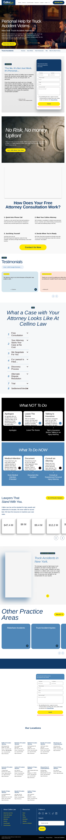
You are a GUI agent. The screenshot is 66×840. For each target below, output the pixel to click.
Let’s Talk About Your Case (15, 150)
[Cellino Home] (8, 2)
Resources (37, 2)
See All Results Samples (55, 498)
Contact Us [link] (41, 837)
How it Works (30, 50)
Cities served (6, 817)
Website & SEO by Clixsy (6, 838)
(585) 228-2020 (7, 774)
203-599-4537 (33, 774)
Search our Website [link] (27, 823)
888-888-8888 (59, 2)
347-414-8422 (8, 798)
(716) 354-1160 (60, 748)
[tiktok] (53, 813)
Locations (41, 2)
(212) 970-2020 (20, 751)
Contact (46, 2)
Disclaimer (25, 819)
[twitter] (50, 813)
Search (42, 828)
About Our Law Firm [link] (8, 812)
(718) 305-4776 (21, 750)
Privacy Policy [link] (49, 837)
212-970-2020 (32, 776)
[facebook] (39, 813)
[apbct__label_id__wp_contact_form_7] (56, 538)
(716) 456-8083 (21, 797)
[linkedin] (56, 813)
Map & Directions (5, 753)
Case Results (6, 823)
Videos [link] (24, 817)
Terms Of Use (54, 99)
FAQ (47, 50)
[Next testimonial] (56, 296)
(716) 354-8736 (21, 773)
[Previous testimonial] (53, 296)
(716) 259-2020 (7, 752)
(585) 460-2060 (60, 773)
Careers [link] (5, 821)
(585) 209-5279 (8, 773)
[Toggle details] (19, 423)
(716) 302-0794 (34, 798)
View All (58, 614)
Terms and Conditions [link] (59, 837)
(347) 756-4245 (47, 750)
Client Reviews (6, 825)
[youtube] (46, 813)
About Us (24, 2)
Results (19, 2)
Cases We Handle (30, 2)
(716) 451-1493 (8, 748)
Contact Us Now (33, 247)
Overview (23, 50)
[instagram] (43, 813)
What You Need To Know (55, 50)
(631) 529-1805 (34, 750)
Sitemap (24, 821)
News (24, 812)
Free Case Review (8, 44)
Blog (24, 815)
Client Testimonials (39, 50)
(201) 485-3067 (47, 774)
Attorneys (5, 819)
